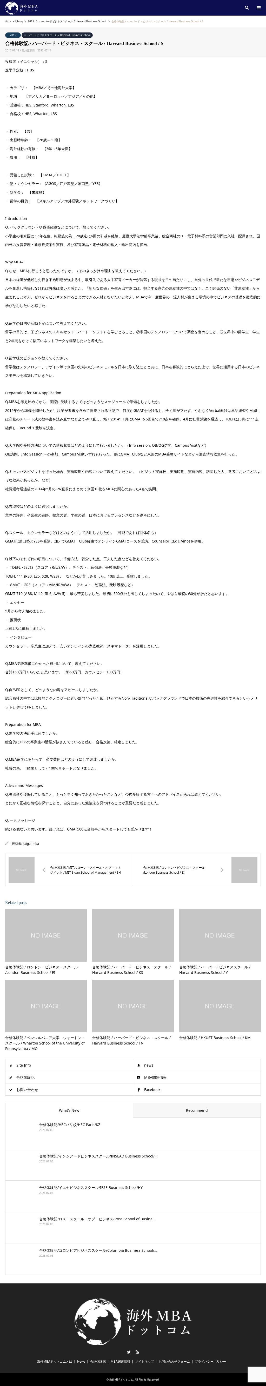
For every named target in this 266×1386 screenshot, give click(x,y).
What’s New (69, 1110)
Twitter (129, 1352)
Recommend (197, 1110)
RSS (137, 1352)
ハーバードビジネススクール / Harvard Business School (57, 35)
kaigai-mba (31, 843)
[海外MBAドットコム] (21, 7)
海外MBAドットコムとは (54, 1361)
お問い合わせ (27, 1089)
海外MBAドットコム (121, 1379)
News (81, 1361)
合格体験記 (25, 1077)
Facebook (152, 1089)
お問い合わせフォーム (174, 1361)
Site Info (23, 1065)
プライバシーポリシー (210, 1361)
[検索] (246, 8)
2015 (13, 35)
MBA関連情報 (155, 1077)
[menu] (258, 8)
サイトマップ (144, 1361)
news (148, 1065)
